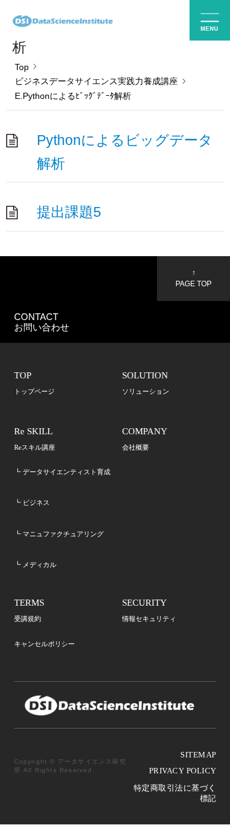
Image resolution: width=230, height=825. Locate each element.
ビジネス (36, 502)
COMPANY (144, 439)
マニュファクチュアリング (63, 534)
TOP (34, 383)
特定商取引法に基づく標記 (175, 793)
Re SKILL (34, 439)
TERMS (29, 610)
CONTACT (41, 321)
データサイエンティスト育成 (66, 471)
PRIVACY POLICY (182, 771)
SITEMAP (198, 755)
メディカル (39, 564)
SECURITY (149, 610)
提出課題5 (69, 212)
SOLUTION (145, 383)
